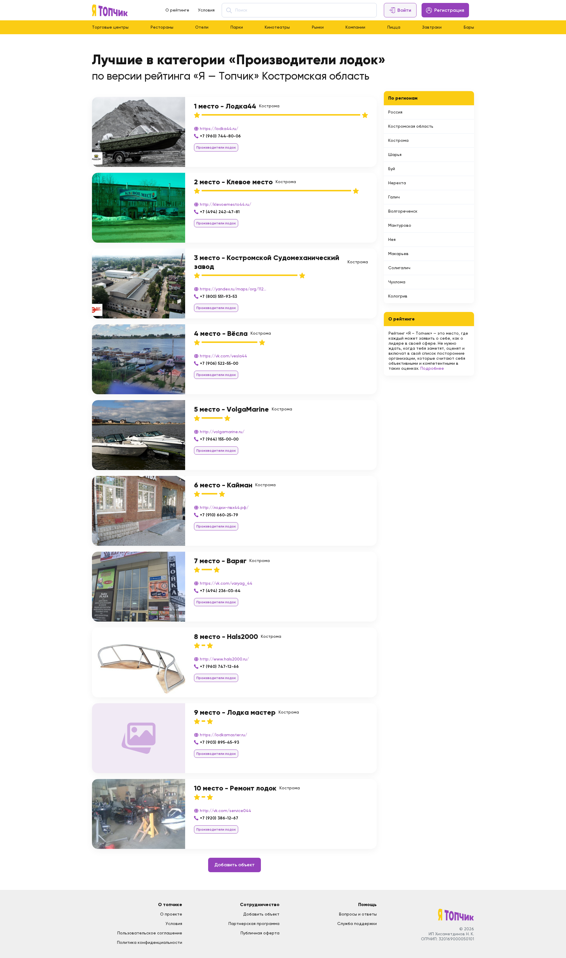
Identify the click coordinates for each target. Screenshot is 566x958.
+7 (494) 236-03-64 (220, 590)
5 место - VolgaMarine (231, 409)
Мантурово (399, 225)
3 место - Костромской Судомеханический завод (266, 262)
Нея (392, 239)
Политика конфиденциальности (149, 942)
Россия (395, 112)
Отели (201, 27)
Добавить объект (234, 864)
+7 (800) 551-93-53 (218, 296)
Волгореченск (402, 211)
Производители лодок (216, 147)
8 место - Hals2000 (226, 636)
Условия (206, 10)
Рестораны (162, 27)
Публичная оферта (260, 933)
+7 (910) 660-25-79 (219, 514)
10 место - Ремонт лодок (235, 788)
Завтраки (432, 27)
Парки (237, 27)
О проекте (171, 914)
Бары (469, 27)
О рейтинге (177, 10)
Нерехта (397, 182)
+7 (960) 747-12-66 (219, 666)
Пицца (393, 27)
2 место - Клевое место (233, 182)
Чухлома (396, 282)
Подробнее (432, 368)
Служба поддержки (357, 923)
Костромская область (410, 126)
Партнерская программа (253, 923)
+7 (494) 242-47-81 (220, 211)
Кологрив (397, 296)
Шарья (395, 154)
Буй (391, 168)
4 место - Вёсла (221, 333)
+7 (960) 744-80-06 (220, 136)
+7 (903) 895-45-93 (219, 742)
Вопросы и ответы (358, 914)
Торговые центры (110, 27)
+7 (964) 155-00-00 (219, 439)
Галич (394, 197)
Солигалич (399, 267)
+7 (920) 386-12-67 (219, 818)
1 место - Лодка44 (225, 106)
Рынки (318, 27)
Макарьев (398, 253)
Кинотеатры (277, 27)
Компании (355, 27)
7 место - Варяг (220, 560)
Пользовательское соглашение (149, 933)
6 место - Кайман (223, 485)
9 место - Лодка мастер (235, 712)
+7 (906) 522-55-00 (219, 363)
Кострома (398, 140)
